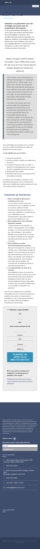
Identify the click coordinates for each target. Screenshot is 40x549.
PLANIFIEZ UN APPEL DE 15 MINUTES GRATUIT (20, 357)
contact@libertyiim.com (15, 487)
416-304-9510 (12, 466)
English (35, 6)
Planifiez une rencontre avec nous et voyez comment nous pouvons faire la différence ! (19, 381)
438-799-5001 (12, 478)
